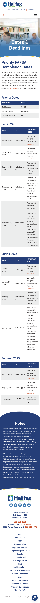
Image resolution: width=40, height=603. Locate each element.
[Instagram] (15, 505)
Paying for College (18, 10)
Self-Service (14, 88)
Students (31, 10)
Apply (8, 10)
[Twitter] (24, 505)
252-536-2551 (20, 522)
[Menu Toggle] (35, 15)
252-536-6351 (26, 524)
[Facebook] (11, 505)
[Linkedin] (20, 505)
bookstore (30, 144)
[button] (3, 15)
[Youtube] (29, 505)
